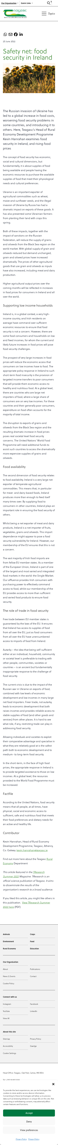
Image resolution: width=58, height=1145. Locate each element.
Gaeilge (33, 1046)
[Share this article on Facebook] (15, 34)
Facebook (34, 1004)
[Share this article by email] (10, 34)
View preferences (29, 1130)
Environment (8, 941)
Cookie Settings (9, 1053)
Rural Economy (9, 948)
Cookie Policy (8, 983)
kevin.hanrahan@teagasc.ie (32, 850)
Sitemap (6, 1038)
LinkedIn (33, 1011)
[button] (53, 1084)
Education (34, 948)
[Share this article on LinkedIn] (21, 34)
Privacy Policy (21, 1139)
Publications (35, 969)
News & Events (9, 976)
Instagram (7, 1004)
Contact (33, 976)
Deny (29, 1121)
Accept (29, 1113)
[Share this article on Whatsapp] (5, 34)
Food (32, 941)
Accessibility (8, 1046)
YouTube (6, 1011)
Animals (6, 934)
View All (6, 1018)
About (5, 969)
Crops (32, 934)
